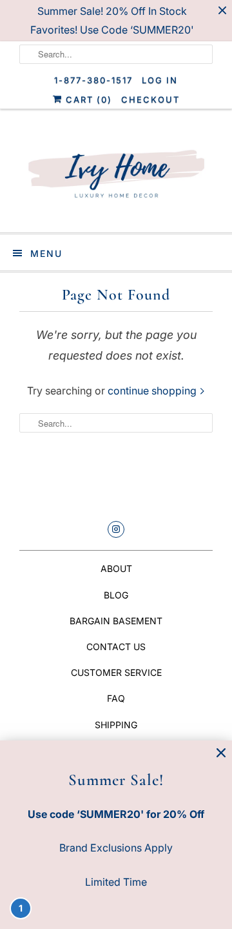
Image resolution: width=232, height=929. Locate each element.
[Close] (221, 753)
